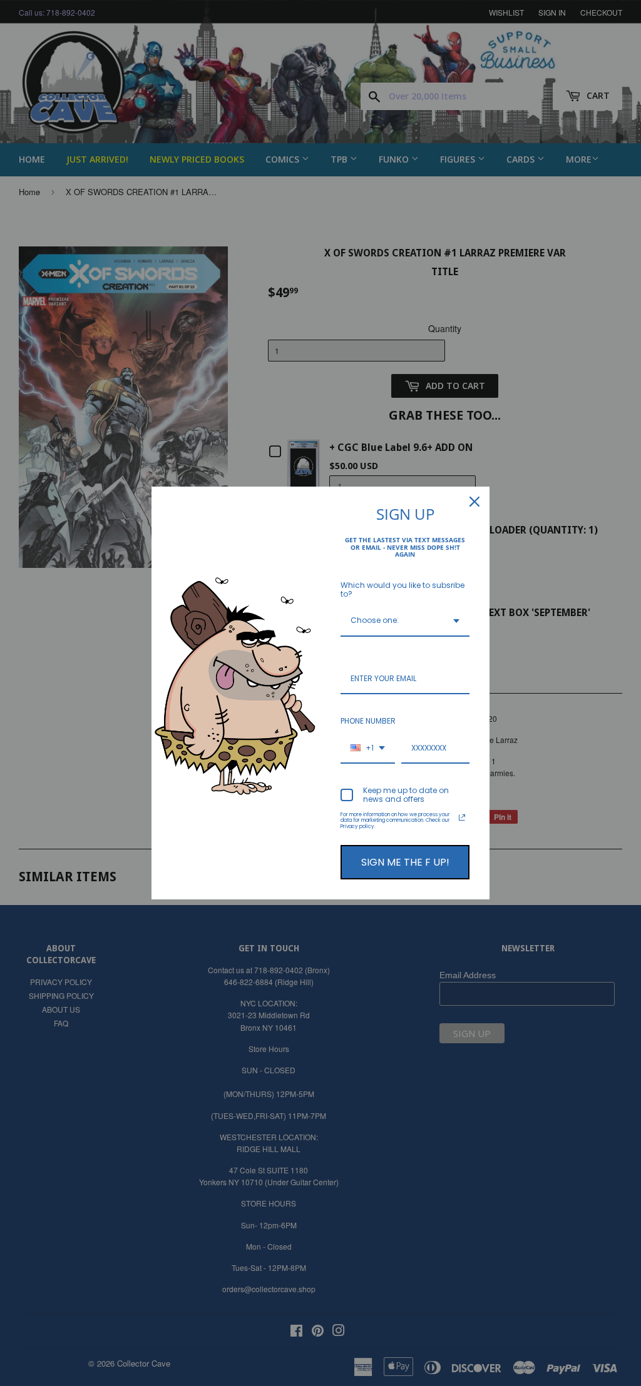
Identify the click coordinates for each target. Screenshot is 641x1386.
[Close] (474, 502)
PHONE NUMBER (368, 721)
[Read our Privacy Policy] (461, 817)
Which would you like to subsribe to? (402, 589)
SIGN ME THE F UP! (405, 862)
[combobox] (405, 621)
